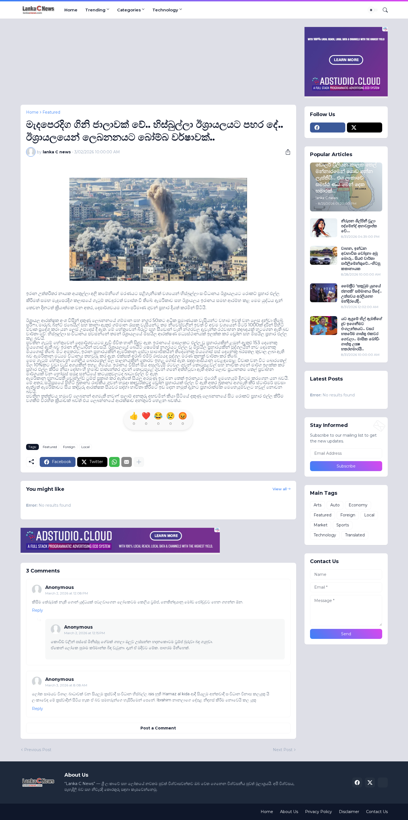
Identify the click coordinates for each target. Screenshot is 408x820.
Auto (335, 505)
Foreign (69, 447)
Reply (37, 610)
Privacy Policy (318, 811)
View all (280, 489)
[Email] (126, 462)
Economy (358, 505)
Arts (317, 505)
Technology (165, 9)
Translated (355, 535)
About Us (289, 811)
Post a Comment (158, 728)
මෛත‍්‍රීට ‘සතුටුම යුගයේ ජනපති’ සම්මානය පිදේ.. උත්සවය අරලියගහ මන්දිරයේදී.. (361, 293)
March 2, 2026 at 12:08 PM (66, 593)
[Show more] (139, 462)
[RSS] (383, 783)
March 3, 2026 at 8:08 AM (66, 685)
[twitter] (364, 127)
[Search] (383, 10)
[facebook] (327, 127)
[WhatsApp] (114, 462)
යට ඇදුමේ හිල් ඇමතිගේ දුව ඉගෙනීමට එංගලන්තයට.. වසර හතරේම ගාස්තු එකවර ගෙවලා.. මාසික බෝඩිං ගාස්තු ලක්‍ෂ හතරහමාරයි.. (361, 333)
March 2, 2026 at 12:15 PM (84, 633)
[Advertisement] (158, 66)
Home (70, 9)
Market (321, 525)
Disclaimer (349, 811)
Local (85, 447)
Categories (129, 9)
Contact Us (377, 811)
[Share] (286, 152)
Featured (51, 112)
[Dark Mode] (373, 10)
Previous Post (37, 749)
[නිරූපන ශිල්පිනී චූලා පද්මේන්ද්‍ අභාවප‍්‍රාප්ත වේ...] (323, 227)
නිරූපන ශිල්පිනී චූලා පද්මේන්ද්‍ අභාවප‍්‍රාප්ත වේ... (359, 225)
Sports (342, 525)
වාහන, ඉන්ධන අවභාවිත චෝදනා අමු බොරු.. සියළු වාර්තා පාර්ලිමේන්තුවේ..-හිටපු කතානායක (360, 258)
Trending (95, 9)
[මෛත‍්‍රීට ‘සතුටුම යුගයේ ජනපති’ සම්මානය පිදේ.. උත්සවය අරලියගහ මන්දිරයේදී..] (323, 292)
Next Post (283, 749)
